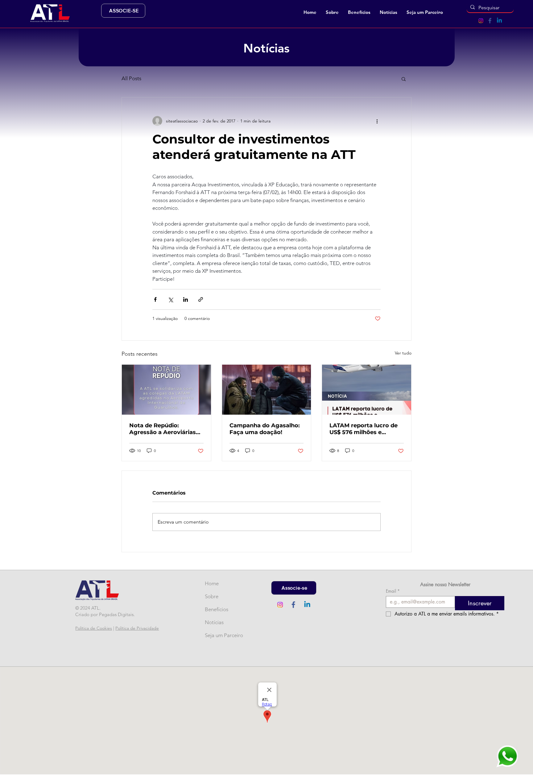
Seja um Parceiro (215, 635)
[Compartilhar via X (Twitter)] (170, 299)
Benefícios (215, 609)
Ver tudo (403, 353)
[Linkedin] (499, 21)
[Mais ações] (377, 121)
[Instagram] (481, 21)
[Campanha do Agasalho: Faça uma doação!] (266, 390)
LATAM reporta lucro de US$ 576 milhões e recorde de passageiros (363, 429)
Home (212, 583)
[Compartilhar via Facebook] (155, 299)
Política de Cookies (93, 628)
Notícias (214, 622)
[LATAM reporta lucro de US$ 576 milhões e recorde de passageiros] (366, 390)
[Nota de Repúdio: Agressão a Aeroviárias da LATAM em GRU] (166, 390)
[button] (332, 12)
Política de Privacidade (137, 628)
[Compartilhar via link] (201, 299)
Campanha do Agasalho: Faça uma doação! (264, 429)
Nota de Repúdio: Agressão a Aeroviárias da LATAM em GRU (162, 429)
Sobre (211, 596)
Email (393, 591)
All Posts (131, 78)
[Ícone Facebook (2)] (490, 21)
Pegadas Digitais (116, 614)
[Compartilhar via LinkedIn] (185, 299)
